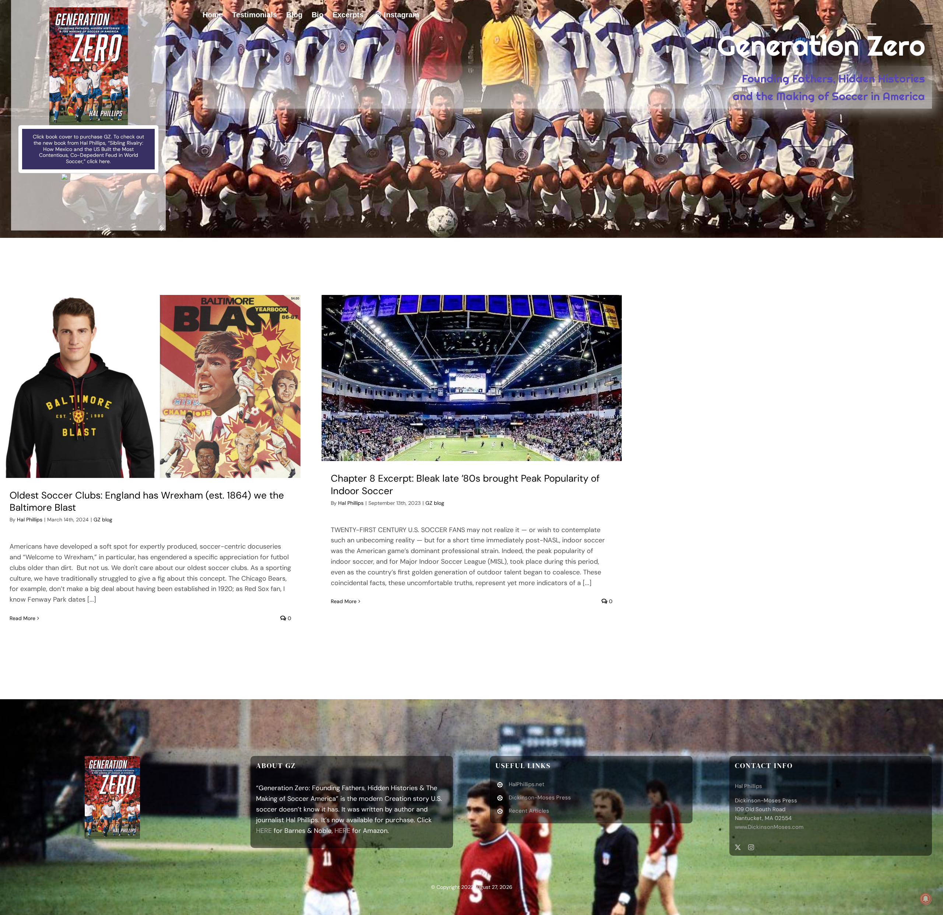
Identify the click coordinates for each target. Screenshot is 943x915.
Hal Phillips (29, 519)
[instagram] (751, 847)
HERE (264, 830)
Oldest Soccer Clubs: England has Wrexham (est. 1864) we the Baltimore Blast (147, 501)
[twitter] (738, 847)
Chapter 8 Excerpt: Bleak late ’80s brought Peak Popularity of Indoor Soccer (465, 484)
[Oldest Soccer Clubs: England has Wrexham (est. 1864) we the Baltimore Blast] (150, 386)
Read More (22, 618)
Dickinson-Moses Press (540, 797)
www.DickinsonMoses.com (769, 827)
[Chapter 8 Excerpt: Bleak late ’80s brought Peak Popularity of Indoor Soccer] (472, 378)
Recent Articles (529, 810)
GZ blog (103, 519)
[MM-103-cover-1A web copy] (88, 10)
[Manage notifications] (926, 899)
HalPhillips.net (526, 784)
